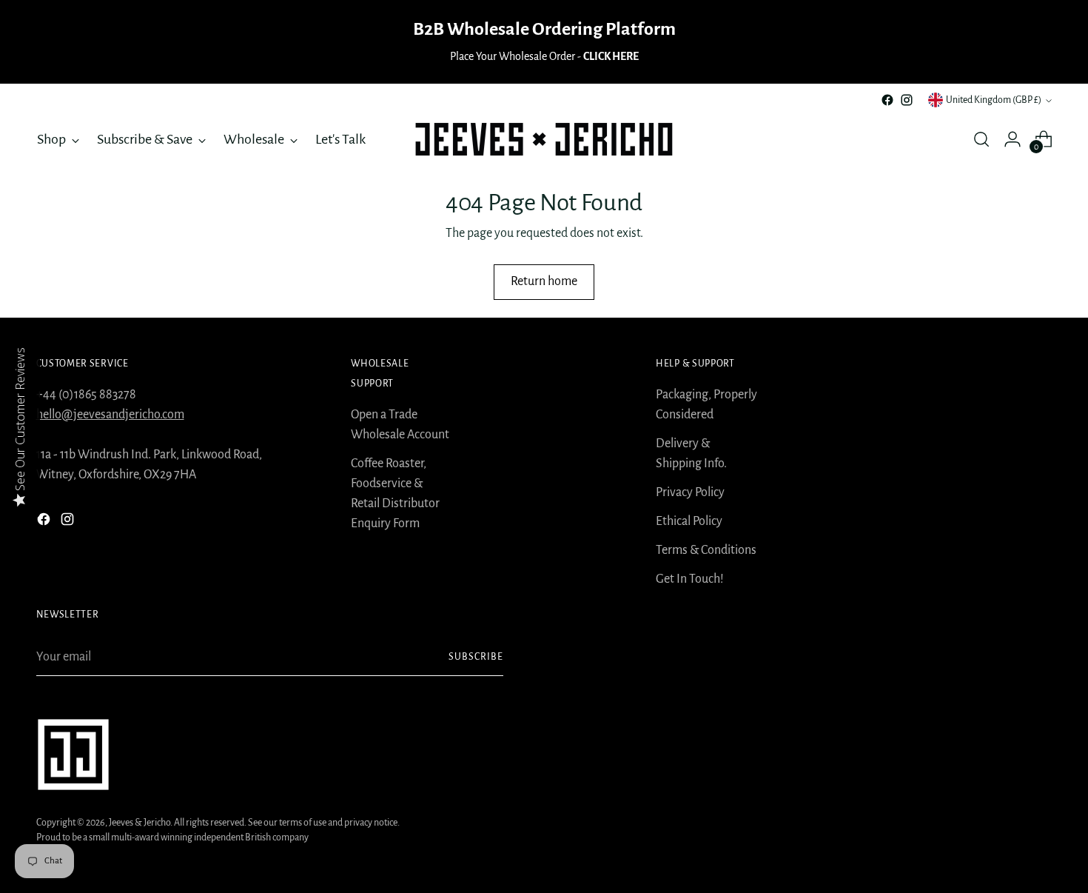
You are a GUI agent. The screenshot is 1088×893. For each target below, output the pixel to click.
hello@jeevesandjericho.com (110, 414)
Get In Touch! (690, 579)
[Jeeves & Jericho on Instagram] (906, 100)
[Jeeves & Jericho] (544, 139)
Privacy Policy (690, 492)
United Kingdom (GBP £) (993, 100)
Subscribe (476, 657)
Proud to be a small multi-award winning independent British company (172, 837)
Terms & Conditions (706, 550)
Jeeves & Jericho (139, 822)
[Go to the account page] (1012, 139)
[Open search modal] (981, 139)
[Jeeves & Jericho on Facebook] (887, 100)
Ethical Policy (689, 521)
